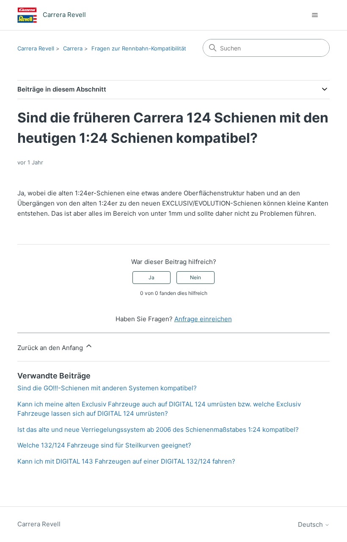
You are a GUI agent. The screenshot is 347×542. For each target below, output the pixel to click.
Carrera (73, 48)
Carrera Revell (35, 48)
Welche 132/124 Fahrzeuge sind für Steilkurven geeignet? (104, 445)
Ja (151, 277)
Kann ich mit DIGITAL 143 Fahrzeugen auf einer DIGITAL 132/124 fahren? (126, 461)
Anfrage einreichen (203, 319)
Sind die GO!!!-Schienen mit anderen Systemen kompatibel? (107, 388)
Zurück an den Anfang (51, 348)
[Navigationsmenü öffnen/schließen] (315, 15)
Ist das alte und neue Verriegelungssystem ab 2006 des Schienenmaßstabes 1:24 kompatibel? (158, 429)
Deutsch (311, 524)
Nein (195, 277)
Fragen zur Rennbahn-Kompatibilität (138, 48)
